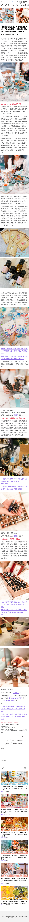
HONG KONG (14, 351)
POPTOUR (4, 25)
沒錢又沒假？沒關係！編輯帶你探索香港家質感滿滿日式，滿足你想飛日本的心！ (14, 717)
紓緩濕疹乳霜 (20, 740)
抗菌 (7, 740)
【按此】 (16, 415)
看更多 (26, 768)
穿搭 (21, 5)
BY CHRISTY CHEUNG (7, 34)
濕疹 (13, 740)
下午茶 (23, 737)
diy (7, 737)
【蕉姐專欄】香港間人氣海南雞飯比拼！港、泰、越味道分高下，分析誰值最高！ (13, 709)
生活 (24, 5)
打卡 (9, 5)
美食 (13, 5)
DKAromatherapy (15, 737)
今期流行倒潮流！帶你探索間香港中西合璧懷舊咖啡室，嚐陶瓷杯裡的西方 (14, 481)
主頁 (2, 5)
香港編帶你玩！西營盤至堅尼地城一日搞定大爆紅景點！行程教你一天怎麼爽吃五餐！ (14, 612)
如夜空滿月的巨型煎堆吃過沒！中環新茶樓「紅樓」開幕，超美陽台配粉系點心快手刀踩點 (14, 604)
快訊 (5, 5)
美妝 (17, 5)
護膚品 (7, 743)
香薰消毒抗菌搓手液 (17, 743)
